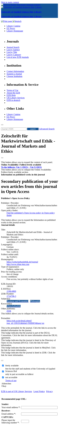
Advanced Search (46, 129)
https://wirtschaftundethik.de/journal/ (22, 262)
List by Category (14, 55)
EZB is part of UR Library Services (16, 391)
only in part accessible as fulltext (19, 374)
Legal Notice (39, 391)
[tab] (29, 165)
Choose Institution (14, 76)
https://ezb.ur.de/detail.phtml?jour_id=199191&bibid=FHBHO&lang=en (25, 322)
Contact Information (15, 71)
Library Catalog (13, 26)
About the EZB (13, 93)
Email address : (9, 414)
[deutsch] (17, 21)
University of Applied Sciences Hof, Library (21, 12)
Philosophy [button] (35, 301)
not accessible (11, 377)
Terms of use (10, 380)
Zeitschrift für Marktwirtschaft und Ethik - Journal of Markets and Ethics (28, 143)
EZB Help (11, 95)
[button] (21, 165)
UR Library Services (16, 98)
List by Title (12, 52)
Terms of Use (12, 90)
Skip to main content (10, 2)
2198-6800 (11, 291)
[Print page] (7, 21)
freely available (12, 365)
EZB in (13, 100)
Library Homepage (15, 31)
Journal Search (13, 47)
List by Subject (13, 50)
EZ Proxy (11, 28)
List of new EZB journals (18, 57)
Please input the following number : (10, 421)
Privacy (49, 391)
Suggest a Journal (14, 74)
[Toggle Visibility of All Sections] (2, 157)
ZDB (9, 311)
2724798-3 (11, 296)
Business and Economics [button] (17, 301)
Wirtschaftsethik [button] (14, 306)
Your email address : (11, 407)
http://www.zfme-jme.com (18, 264)
